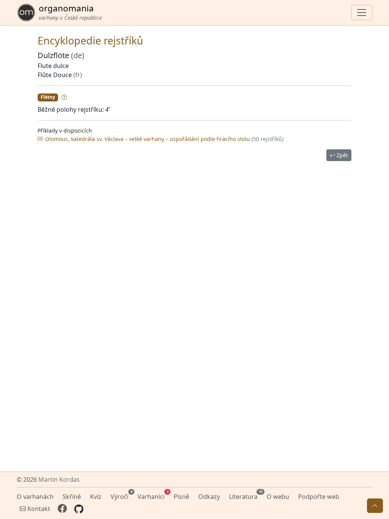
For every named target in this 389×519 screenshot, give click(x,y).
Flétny (48, 97)
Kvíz (95, 496)
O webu (278, 496)
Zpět (341, 155)
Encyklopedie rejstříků (90, 40)
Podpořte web (318, 496)
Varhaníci (153, 496)
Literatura (245, 496)
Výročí (121, 496)
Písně (181, 496)
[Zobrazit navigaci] (361, 12)
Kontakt (38, 509)
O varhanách (35, 496)
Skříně (72, 496)
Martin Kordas (59, 479)
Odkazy (209, 496)
